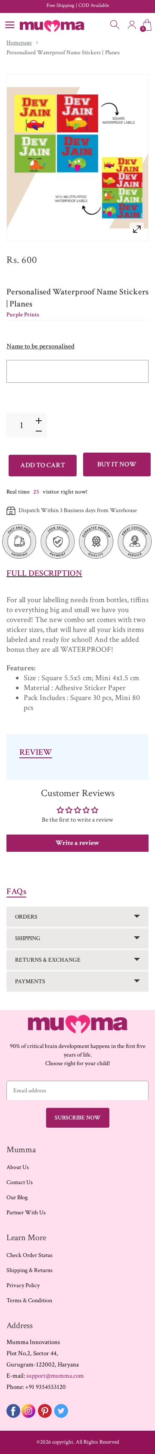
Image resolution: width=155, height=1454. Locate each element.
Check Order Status (29, 1255)
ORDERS (26, 917)
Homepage (19, 43)
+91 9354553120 (45, 1387)
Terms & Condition (29, 1300)
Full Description (44, 573)
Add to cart (42, 465)
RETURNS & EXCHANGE (48, 960)
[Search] (115, 25)
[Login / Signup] (132, 25)
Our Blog (17, 1197)
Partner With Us (26, 1212)
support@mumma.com (55, 1376)
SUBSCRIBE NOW (78, 1118)
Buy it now (116, 464)
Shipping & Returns (29, 1270)
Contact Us (19, 1182)
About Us (17, 1167)
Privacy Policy (23, 1285)
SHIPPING (27, 938)
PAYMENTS (30, 981)
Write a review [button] (77, 842)
